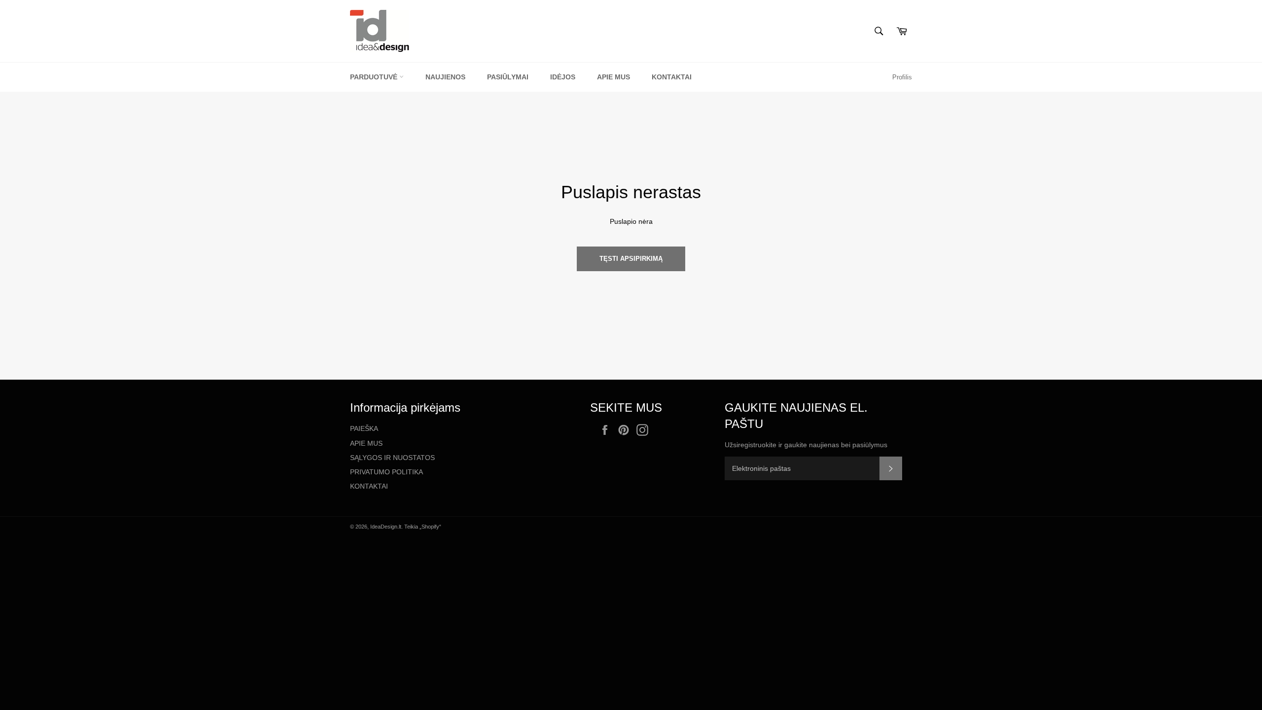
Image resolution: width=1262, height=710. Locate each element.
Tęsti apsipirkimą (631, 258)
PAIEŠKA (364, 428)
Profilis (902, 77)
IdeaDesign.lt (385, 527)
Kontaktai (672, 77)
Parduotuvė (374, 77)
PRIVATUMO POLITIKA (386, 472)
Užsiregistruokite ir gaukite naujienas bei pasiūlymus (806, 445)
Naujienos (445, 77)
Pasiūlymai (507, 77)
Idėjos (562, 77)
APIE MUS (366, 443)
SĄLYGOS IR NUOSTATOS (392, 458)
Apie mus (613, 77)
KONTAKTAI (369, 486)
